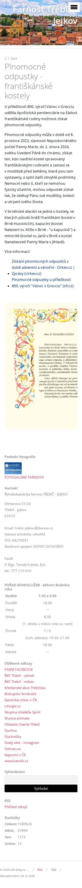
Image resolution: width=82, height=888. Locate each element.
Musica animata (17, 718)
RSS (39, 870)
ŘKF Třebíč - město (19, 681)
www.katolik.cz (16, 761)
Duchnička (13, 736)
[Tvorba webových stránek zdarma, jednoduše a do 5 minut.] (27, 870)
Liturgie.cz (12, 706)
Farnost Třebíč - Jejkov (45, 14)
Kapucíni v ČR (15, 754)
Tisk (53, 870)
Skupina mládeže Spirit (22, 712)
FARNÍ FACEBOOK (19, 669)
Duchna (11, 730)
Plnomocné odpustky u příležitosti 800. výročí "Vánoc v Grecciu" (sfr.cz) (43, 282)
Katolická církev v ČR (21, 700)
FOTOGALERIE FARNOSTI (24, 477)
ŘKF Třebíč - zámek (19, 675)
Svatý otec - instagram (22, 742)
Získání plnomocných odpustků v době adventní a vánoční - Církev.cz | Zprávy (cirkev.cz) (43, 267)
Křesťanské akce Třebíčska (25, 687)
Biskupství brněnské (20, 694)
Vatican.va (12, 748)
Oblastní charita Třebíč (22, 724)
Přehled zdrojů (16, 806)
